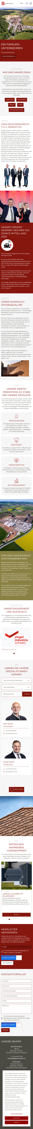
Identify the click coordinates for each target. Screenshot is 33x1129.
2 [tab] (15, 653)
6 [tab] (17, 919)
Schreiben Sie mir (11, 733)
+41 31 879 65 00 (11, 731)
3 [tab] (17, 653)
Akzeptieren (16, 1118)
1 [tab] (14, 653)
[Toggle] (31, 3)
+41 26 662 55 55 (17, 1056)
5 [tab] (15, 919)
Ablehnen (16, 1122)
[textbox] (14, 680)
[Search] (26, 3)
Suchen (27, 694)
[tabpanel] (16, 890)
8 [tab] (20, 919)
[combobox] (16, 680)
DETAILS (16, 914)
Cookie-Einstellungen (16, 1113)
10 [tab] (23, 919)
